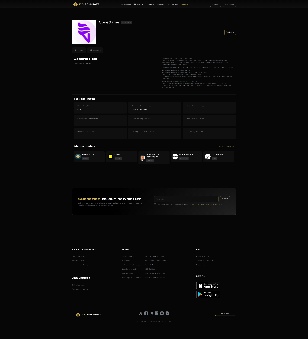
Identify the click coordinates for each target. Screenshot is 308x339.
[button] (125, 4)
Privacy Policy (212, 204)
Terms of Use (197, 204)
